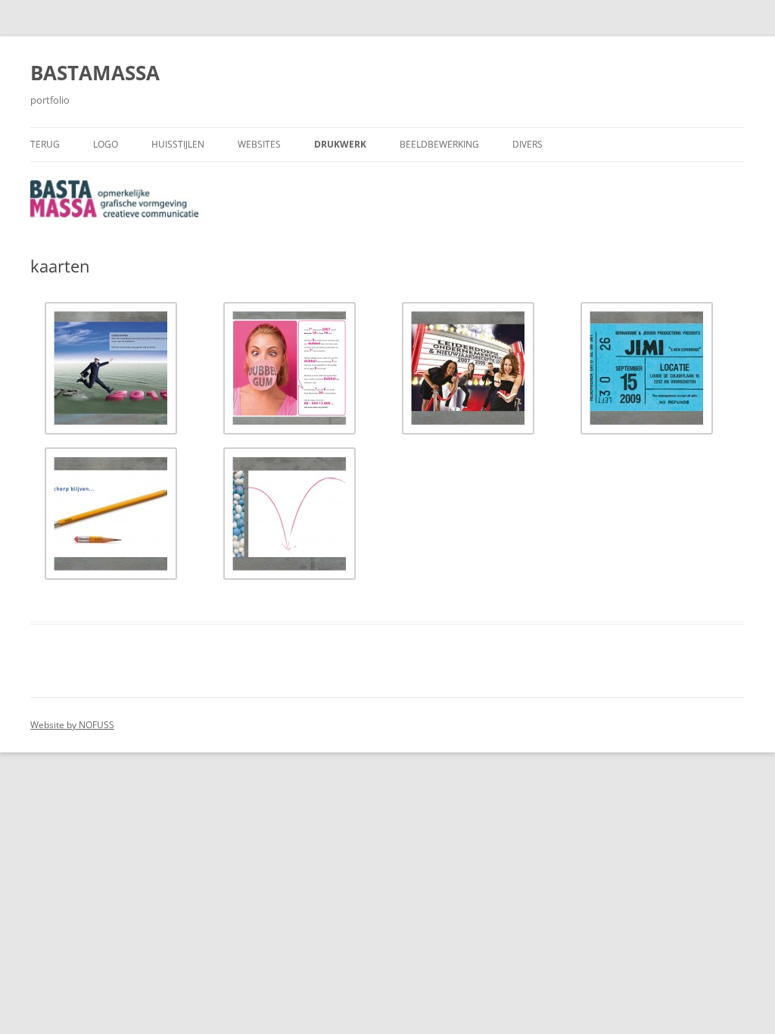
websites (259, 144)
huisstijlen (177, 144)
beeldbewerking (439, 144)
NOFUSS (96, 724)
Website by (54, 724)
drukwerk (340, 144)
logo (105, 144)
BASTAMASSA (95, 72)
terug (45, 144)
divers (527, 144)
